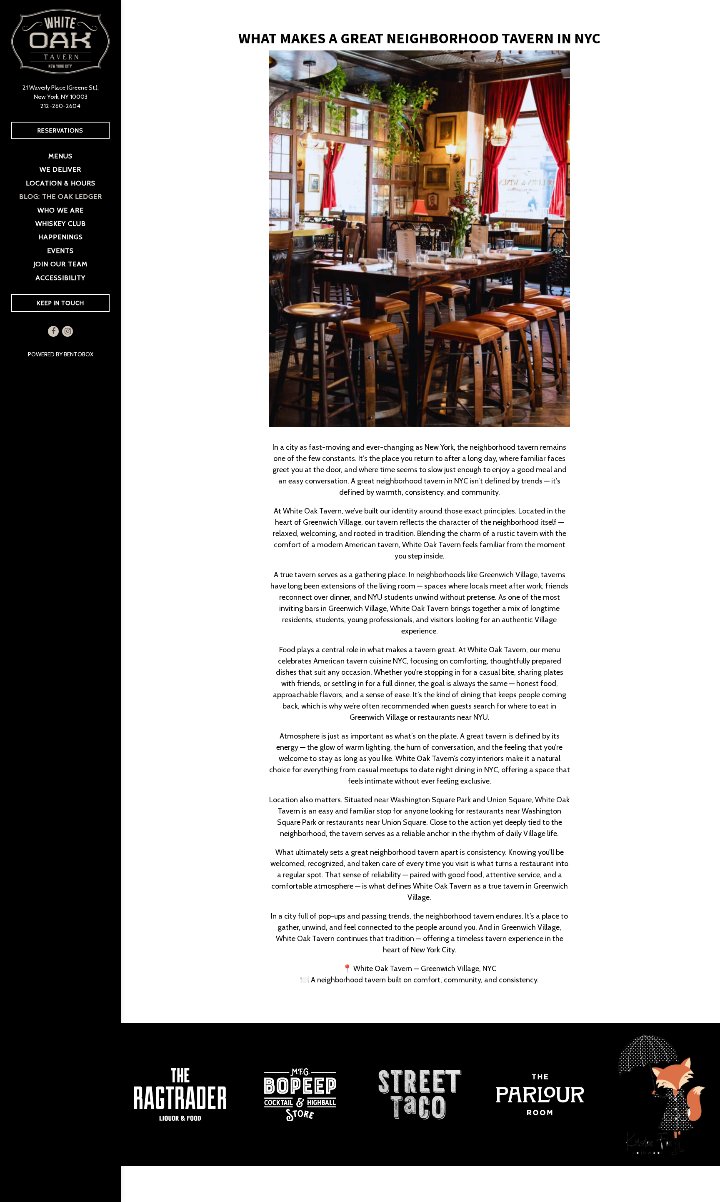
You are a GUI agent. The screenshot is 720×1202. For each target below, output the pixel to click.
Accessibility (60, 277)
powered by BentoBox (74, 354)
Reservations (60, 130)
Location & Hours (60, 183)
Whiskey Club (60, 223)
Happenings (60, 237)
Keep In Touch (73, 303)
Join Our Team (60, 264)
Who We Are (61, 210)
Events (60, 250)
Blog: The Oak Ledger (60, 196)
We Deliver (62, 169)
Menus (60, 156)
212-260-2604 (60, 106)
